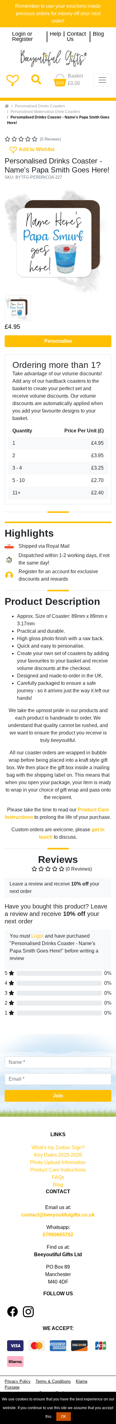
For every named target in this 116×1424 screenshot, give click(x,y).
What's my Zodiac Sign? (58, 1147)
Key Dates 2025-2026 (58, 1155)
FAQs (58, 1177)
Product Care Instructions (58, 1169)
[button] (13, 238)
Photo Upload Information (58, 1162)
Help (55, 34)
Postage (12, 1387)
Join (58, 1095)
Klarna (81, 1381)
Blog (98, 34)
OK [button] (63, 1416)
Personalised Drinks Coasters (40, 106)
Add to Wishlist (31, 149)
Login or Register (22, 36)
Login (37, 936)
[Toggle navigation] (102, 80)
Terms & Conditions (53, 1381)
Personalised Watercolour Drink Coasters (45, 111)
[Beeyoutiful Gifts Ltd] (58, 58)
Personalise (58, 341)
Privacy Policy (18, 1381)
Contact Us (76, 36)
